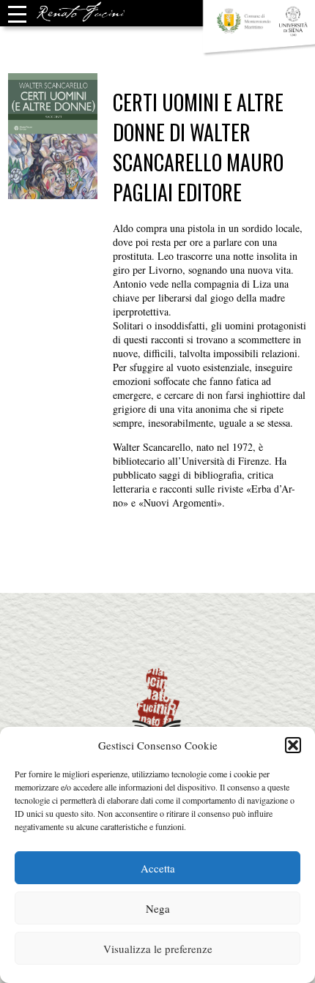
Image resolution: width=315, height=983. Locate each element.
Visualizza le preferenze (157, 948)
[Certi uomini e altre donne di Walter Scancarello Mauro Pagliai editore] (53, 192)
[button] (293, 745)
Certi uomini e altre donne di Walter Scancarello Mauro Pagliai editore (198, 147)
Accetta (158, 868)
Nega (158, 908)
